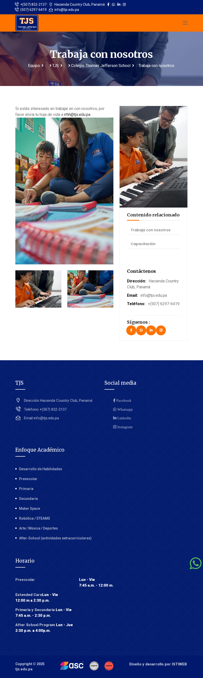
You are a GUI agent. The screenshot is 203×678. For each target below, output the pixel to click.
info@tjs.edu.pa (66, 10)
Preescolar (28, 479)
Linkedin (123, 418)
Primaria (26, 489)
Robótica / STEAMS (34, 518)
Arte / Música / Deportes (38, 528)
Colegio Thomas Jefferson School (100, 65)
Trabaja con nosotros (151, 230)
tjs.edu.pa (23, 669)
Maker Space (29, 508)
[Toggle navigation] (185, 23)
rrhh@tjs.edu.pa (77, 114)
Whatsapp (124, 409)
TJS (55, 65)
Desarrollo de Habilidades (40, 469)
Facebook (123, 400)
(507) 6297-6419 (33, 10)
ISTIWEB (179, 664)
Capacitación (143, 244)
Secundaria (28, 499)
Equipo (34, 65)
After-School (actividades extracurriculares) (55, 538)
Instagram (124, 427)
